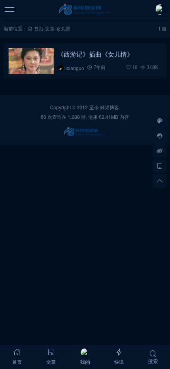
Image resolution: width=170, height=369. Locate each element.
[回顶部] (160, 181)
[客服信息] (160, 136)
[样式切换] (160, 121)
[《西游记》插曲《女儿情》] (31, 61)
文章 (50, 28)
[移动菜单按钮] (10, 9)
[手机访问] (160, 166)
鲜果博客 (109, 107)
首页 (38, 28)
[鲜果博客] (85, 9)
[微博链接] (160, 151)
